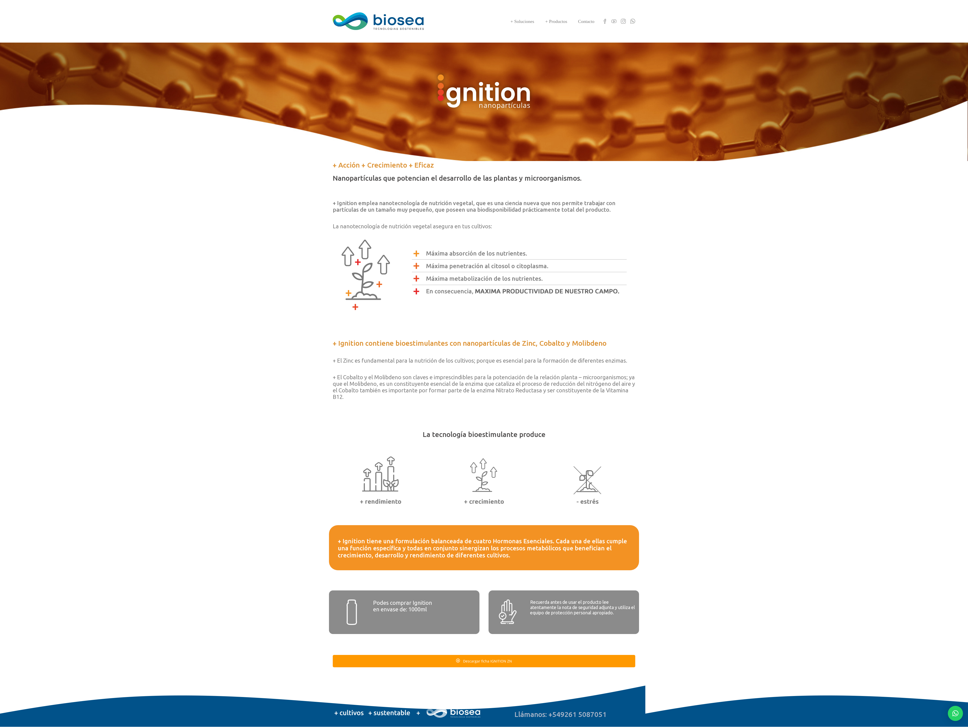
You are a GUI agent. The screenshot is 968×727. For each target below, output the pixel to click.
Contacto (586, 21)
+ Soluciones (522, 21)
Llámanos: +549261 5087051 (561, 714)
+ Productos (556, 21)
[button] (955, 713)
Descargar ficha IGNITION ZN (487, 661)
